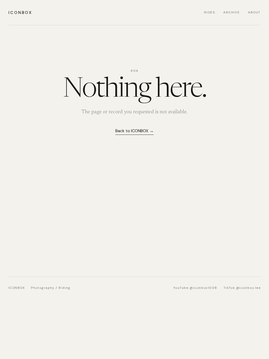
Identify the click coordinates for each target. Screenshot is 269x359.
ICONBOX (20, 12)
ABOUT (254, 12)
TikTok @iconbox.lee (242, 288)
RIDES (209, 12)
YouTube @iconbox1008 (195, 288)
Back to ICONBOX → (134, 131)
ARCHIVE (231, 12)
